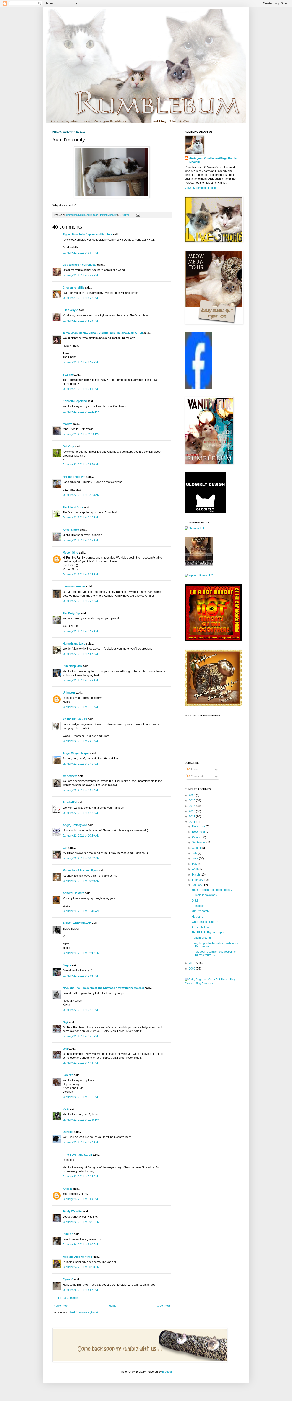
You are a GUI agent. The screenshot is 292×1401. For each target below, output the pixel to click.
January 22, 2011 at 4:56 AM (80, 653)
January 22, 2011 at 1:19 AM (80, 540)
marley (67, 424)
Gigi (65, 1022)
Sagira (67, 965)
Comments (197, 776)
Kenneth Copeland (75, 401)
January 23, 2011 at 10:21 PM (81, 1222)
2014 (192, 806)
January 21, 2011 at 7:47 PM (80, 275)
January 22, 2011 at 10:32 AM (81, 858)
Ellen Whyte (70, 310)
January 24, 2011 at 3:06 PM (80, 1244)
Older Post (163, 1305)
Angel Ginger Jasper (76, 753)
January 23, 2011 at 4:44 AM (80, 1142)
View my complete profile (200, 188)
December (199, 826)
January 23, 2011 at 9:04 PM (80, 1199)
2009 (192, 968)
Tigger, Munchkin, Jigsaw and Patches (87, 234)
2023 (192, 795)
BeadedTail (70, 802)
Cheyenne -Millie (73, 287)
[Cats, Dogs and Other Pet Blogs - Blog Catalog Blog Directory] (212, 983)
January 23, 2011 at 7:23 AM (80, 1176)
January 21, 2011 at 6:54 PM (80, 252)
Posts (194, 769)
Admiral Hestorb (73, 893)
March (196, 874)
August (196, 848)
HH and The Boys (74, 476)
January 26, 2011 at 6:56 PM (80, 1290)
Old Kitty (68, 446)
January (197, 885)
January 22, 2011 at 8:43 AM (80, 812)
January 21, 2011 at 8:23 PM (80, 297)
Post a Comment (68, 1298)
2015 (192, 800)
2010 (192, 963)
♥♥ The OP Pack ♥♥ (75, 719)
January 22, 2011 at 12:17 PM (81, 953)
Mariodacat (70, 776)
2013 (192, 811)
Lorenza (68, 1075)
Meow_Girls (70, 552)
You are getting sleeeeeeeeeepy (212, 890)
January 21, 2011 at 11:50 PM (81, 434)
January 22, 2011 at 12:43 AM (81, 494)
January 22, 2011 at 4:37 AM (80, 631)
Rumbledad (199, 905)
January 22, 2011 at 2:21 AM (80, 574)
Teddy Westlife (72, 1211)
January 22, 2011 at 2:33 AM (80, 601)
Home (112, 1305)
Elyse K (68, 1279)
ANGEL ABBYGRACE (77, 923)
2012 (192, 816)
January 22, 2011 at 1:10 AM (80, 517)
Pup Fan (68, 1234)
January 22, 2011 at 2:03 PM (80, 975)
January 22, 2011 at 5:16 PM (80, 1097)
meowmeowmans (74, 586)
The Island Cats (73, 507)
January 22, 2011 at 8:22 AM (80, 790)
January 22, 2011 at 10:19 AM (81, 835)
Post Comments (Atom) (83, 1312)
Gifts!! (195, 900)
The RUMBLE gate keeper (208, 932)
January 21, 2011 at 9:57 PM (80, 388)
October (197, 837)
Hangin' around (201, 937)
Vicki (66, 1109)
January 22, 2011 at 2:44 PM (80, 1009)
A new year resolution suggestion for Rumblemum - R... (214, 953)
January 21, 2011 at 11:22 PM (81, 411)
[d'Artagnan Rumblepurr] (198, 388)
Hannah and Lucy (74, 643)
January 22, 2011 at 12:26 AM (81, 464)
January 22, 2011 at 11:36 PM (81, 1119)
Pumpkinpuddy (72, 666)
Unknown (69, 692)
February (198, 879)
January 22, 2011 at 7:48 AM (80, 763)
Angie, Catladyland (75, 825)
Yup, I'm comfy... (201, 911)
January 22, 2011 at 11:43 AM (81, 911)
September (199, 842)
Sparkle (68, 374)
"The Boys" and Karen (77, 1154)
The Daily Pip (71, 613)
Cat (65, 848)
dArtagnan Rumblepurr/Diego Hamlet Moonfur (213, 160)
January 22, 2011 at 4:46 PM (80, 1036)
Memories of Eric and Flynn (80, 870)
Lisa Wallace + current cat (79, 264)
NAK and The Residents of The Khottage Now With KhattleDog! (103, 988)
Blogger (167, 1371)
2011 (192, 822)
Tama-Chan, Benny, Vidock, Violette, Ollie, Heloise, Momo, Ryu (103, 333)
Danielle (68, 1131)
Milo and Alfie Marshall (77, 1256)
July (195, 853)
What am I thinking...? (205, 921)
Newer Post (61, 1305)
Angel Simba (71, 529)
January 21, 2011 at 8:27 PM (80, 320)
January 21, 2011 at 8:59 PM (80, 362)
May (195, 864)
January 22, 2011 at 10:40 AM (81, 881)
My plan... (197, 916)
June (195, 858)
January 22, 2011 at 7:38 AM (80, 741)
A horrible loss (200, 927)
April (195, 869)
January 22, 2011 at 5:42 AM (80, 680)
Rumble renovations (204, 895)
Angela (67, 1188)
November (199, 831)
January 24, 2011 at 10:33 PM (81, 1267)
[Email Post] (137, 214)
